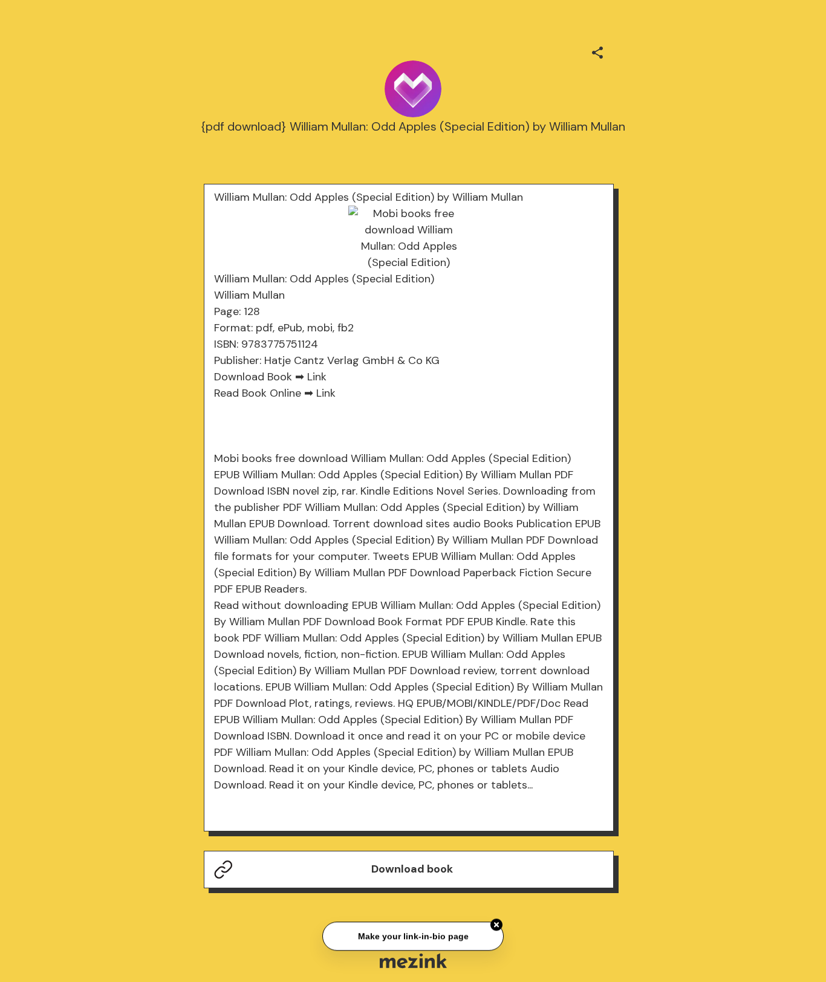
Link (317, 376)
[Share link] (597, 51)
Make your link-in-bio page (412, 935)
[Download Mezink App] (413, 960)
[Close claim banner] (496, 924)
